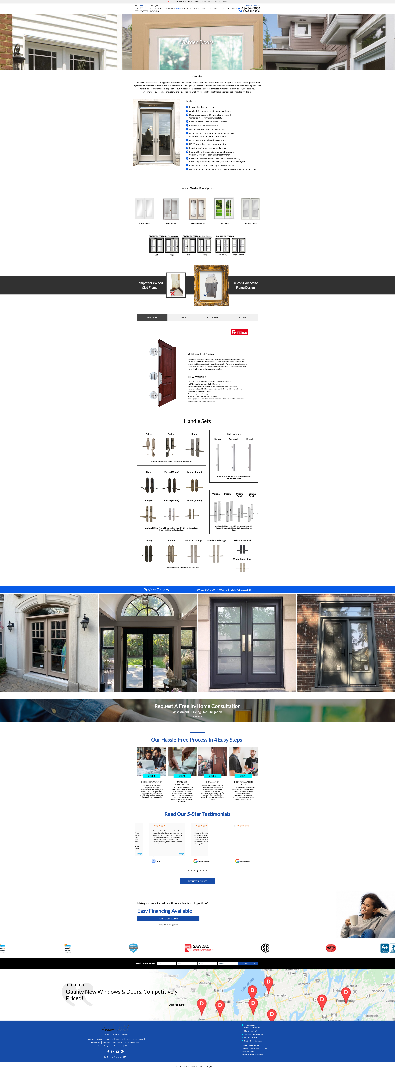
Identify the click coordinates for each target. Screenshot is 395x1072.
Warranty (106, 1042)
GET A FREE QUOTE (248, 963)
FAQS (210, 9)
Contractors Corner (132, 1042)
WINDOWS (170, 9)
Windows (90, 1039)
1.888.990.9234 (251, 11)
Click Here (197, 716)
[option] (156, 843)
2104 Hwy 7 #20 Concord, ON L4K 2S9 (252, 1026)
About (186, 9)
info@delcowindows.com (253, 1041)
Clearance (128, 1046)
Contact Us (109, 1039)
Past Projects (232, 9)
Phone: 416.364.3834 (251, 1031)
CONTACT (195, 9)
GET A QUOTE (219, 9)
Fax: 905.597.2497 (250, 1038)
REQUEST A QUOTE (197, 881)
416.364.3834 (251, 8)
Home (162, 9)
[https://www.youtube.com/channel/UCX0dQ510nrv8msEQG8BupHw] (117, 1051)
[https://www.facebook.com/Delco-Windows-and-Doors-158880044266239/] (108, 1051)
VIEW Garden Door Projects (211, 590)
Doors (179, 9)
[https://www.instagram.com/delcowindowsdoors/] (112, 1051)
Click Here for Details (168, 919)
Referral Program (104, 1046)
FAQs (128, 1039)
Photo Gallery (138, 1039)
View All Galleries (241, 590)
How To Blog (117, 1042)
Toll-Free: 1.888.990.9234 (253, 1034)
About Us (119, 1039)
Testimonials (95, 1042)
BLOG (204, 9)
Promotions (118, 1046)
